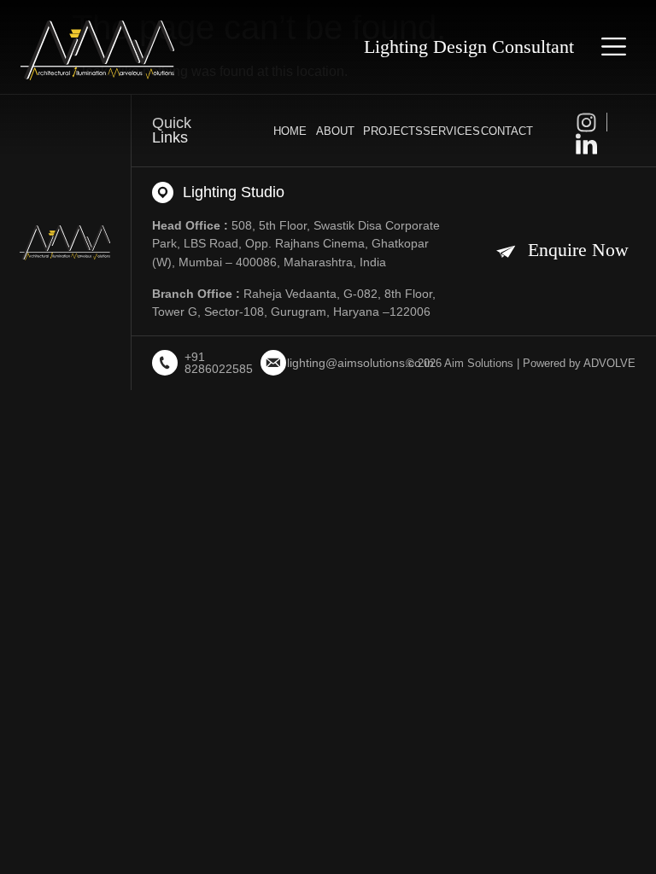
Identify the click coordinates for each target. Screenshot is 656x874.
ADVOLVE (609, 363)
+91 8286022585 (218, 363)
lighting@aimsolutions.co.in (360, 363)
